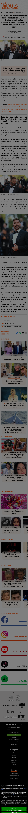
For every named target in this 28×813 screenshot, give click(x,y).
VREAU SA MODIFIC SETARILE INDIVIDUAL (14, 810)
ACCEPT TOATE (14, 808)
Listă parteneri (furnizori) (4, 805)
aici (13, 794)
